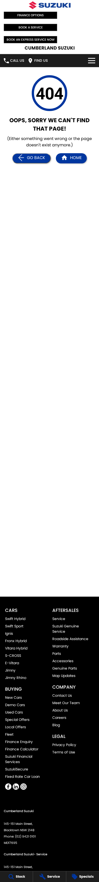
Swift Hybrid (15, 618)
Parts (56, 653)
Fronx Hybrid (16, 640)
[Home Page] (49, 5)
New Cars (13, 697)
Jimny (10, 670)
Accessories (62, 660)
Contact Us (62, 695)
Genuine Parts (64, 668)
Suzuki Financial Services (18, 759)
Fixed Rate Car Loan (22, 776)
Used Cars (14, 712)
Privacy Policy (64, 744)
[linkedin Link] (16, 786)
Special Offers (17, 719)
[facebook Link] (8, 786)
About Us (60, 710)
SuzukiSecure (16, 769)
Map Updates (63, 675)
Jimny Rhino (15, 677)
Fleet (9, 734)
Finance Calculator (21, 749)
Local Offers (15, 727)
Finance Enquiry (19, 741)
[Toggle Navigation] (91, 60)
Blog (56, 725)
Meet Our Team (66, 702)
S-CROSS (13, 655)
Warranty (60, 646)
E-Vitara (12, 663)
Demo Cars (15, 704)
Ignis (9, 633)
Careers (59, 717)
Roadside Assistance (70, 638)
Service (58, 618)
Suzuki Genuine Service (65, 629)
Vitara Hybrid (16, 648)
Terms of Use (63, 752)
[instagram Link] (23, 786)
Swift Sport (14, 626)
